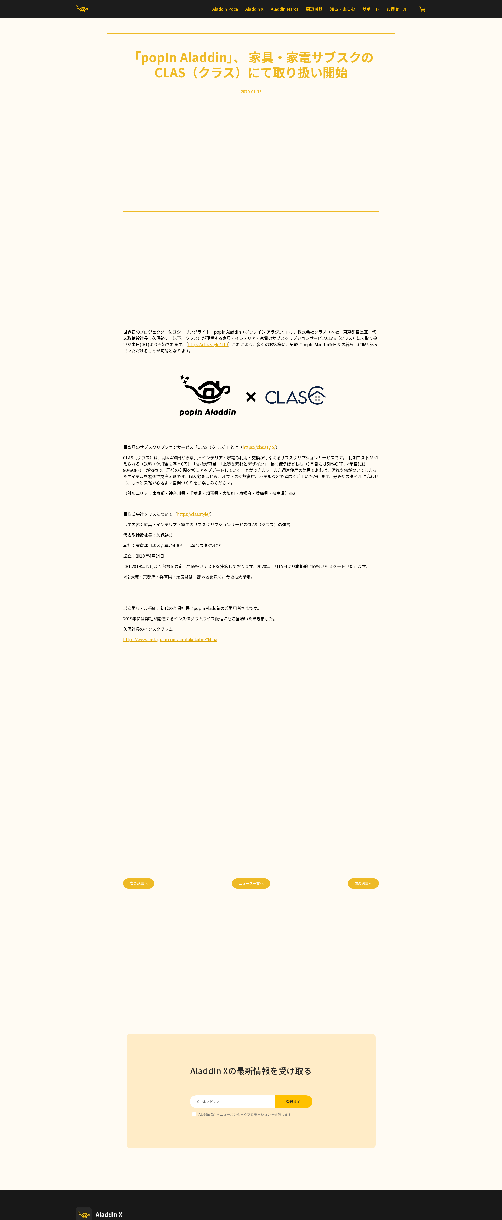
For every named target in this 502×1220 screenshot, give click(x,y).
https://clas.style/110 (208, 344)
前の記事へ (363, 883)
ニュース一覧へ (251, 883)
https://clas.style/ (259, 447)
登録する (293, 1101)
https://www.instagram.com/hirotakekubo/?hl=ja (170, 639)
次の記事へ (139, 883)
